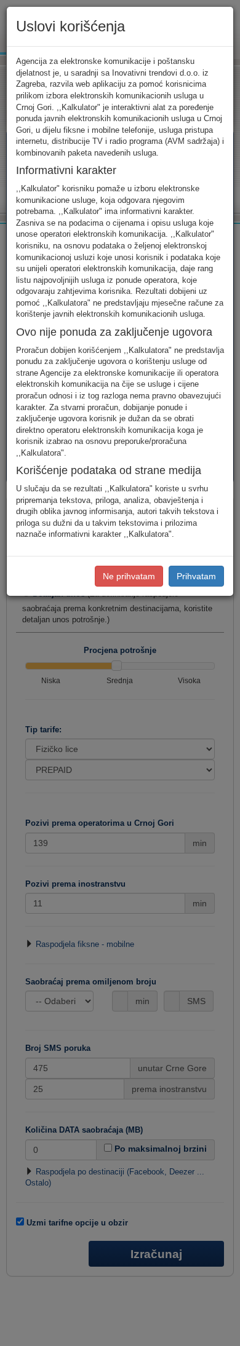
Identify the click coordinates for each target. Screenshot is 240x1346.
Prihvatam (196, 576)
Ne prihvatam (129, 576)
